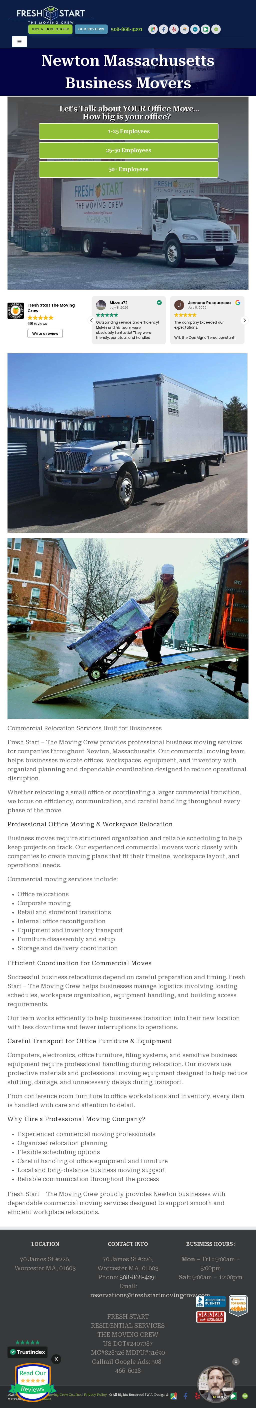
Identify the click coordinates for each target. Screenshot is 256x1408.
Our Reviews (91, 29)
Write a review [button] (45, 333)
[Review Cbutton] (33, 1382)
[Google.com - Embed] (45, 1316)
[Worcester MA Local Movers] (216, 1384)
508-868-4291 (126, 29)
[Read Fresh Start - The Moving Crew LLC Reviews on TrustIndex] (27, 1353)
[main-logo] (51, 7)
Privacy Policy (95, 1395)
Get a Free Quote (50, 29)
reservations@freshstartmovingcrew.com (150, 1295)
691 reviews (37, 323)
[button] (244, 320)
